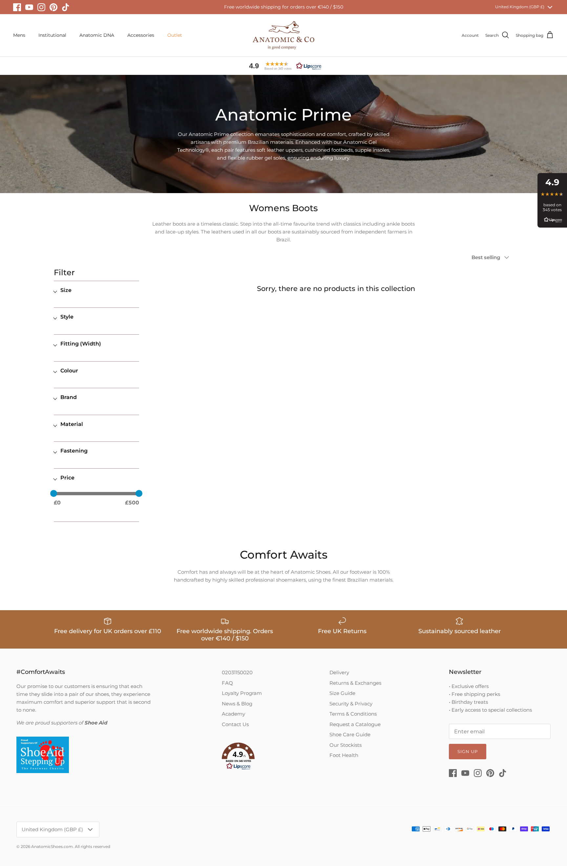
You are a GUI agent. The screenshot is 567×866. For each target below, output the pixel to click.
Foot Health (343, 755)
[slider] (53, 493)
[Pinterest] (53, 7)
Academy (233, 714)
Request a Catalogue (355, 724)
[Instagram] (41, 7)
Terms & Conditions (353, 714)
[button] (283, 66)
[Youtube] (29, 7)
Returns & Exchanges (355, 683)
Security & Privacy (350, 703)
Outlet (174, 35)
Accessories (140, 35)
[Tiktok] (66, 7)
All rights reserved (92, 846)
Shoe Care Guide (349, 734)
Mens (19, 35)
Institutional (52, 35)
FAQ (227, 683)
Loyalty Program (242, 693)
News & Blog (237, 703)
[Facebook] (17, 7)
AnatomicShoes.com (52, 846)
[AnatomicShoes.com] (283, 35)
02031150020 (237, 672)
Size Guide (342, 693)
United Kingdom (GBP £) (519, 6)
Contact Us (235, 724)
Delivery (339, 672)
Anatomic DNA (96, 35)
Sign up (467, 751)
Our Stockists (345, 745)
